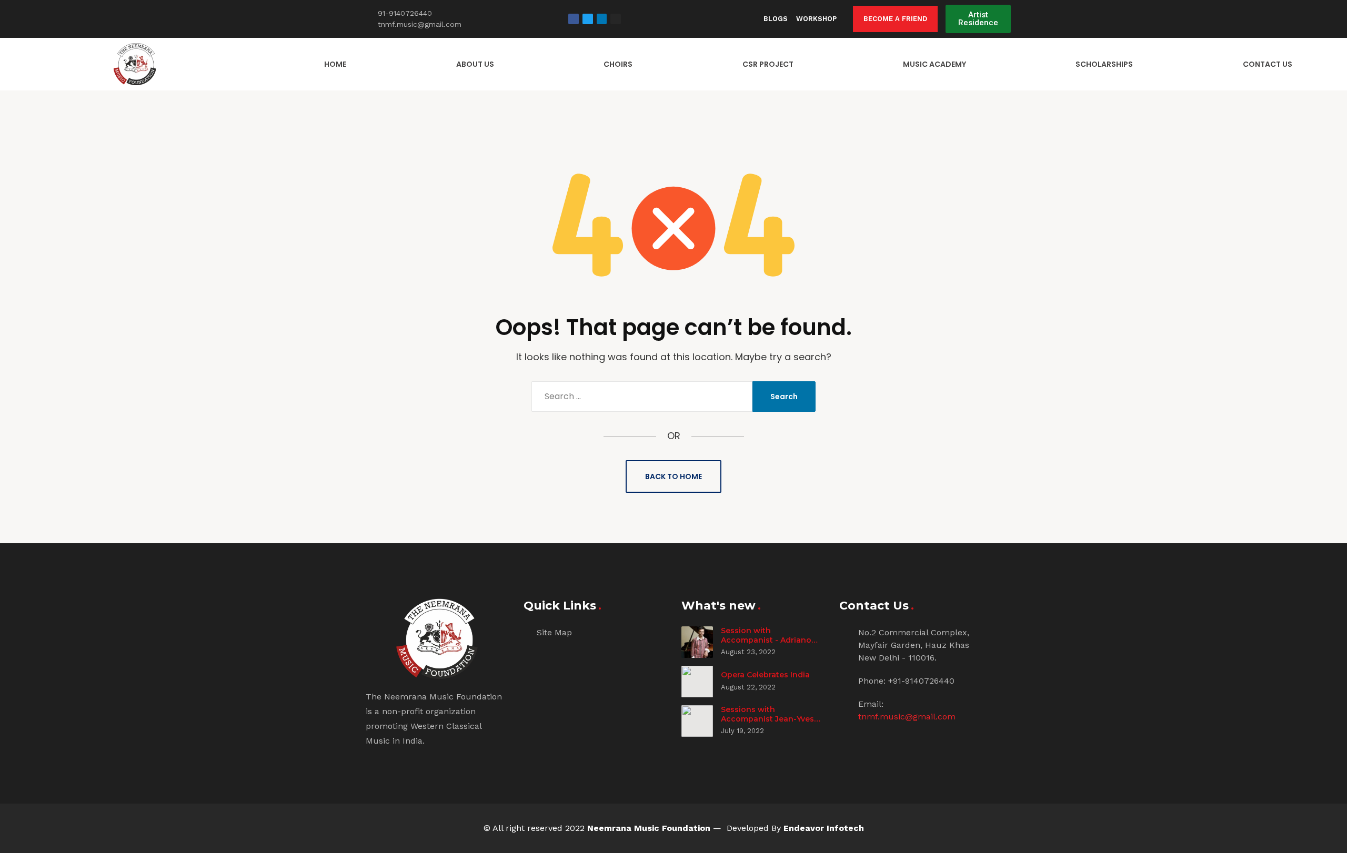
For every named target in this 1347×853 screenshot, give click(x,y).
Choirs (618, 64)
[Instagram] (615, 19)
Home (335, 64)
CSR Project (767, 64)
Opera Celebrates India (765, 674)
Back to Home (673, 476)
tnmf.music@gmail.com (907, 717)
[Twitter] (587, 19)
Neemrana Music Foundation (648, 828)
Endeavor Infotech (823, 828)
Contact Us (1267, 64)
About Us (475, 64)
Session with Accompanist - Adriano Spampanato (766, 640)
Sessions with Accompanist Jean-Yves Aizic (767, 719)
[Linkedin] (602, 19)
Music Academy (934, 64)
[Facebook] (573, 19)
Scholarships (1104, 64)
